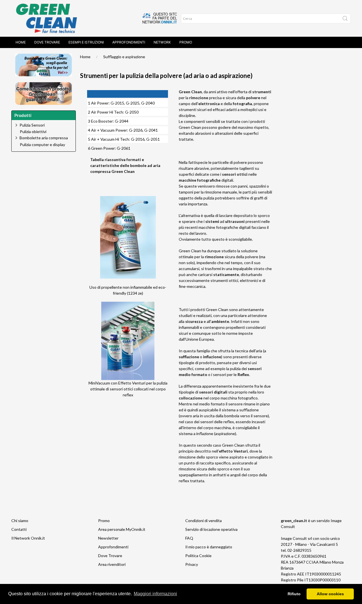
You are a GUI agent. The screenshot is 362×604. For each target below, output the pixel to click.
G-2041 (151, 130)
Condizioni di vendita (203, 520)
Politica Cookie (198, 555)
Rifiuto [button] (294, 594)
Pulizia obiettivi (33, 131)
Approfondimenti (128, 42)
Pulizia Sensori (32, 125)
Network (162, 42)
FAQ (189, 538)
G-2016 (138, 139)
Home (21, 42)
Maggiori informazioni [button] (155, 593)
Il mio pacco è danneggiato (208, 546)
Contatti (19, 529)
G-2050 (132, 112)
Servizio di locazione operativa (211, 529)
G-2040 (148, 103)
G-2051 (153, 139)
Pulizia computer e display (42, 144)
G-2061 (123, 148)
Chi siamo (19, 520)
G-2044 (121, 121)
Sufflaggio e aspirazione (124, 56)
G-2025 (132, 103)
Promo (185, 42)
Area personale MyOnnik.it (121, 529)
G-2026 (136, 130)
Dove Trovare (47, 42)
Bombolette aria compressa (44, 137)
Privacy (191, 564)
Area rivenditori (112, 564)
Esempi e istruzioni (86, 42)
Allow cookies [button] (330, 594)
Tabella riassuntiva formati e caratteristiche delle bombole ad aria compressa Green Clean (125, 165)
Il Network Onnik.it (28, 538)
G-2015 (117, 103)
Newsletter (108, 538)
